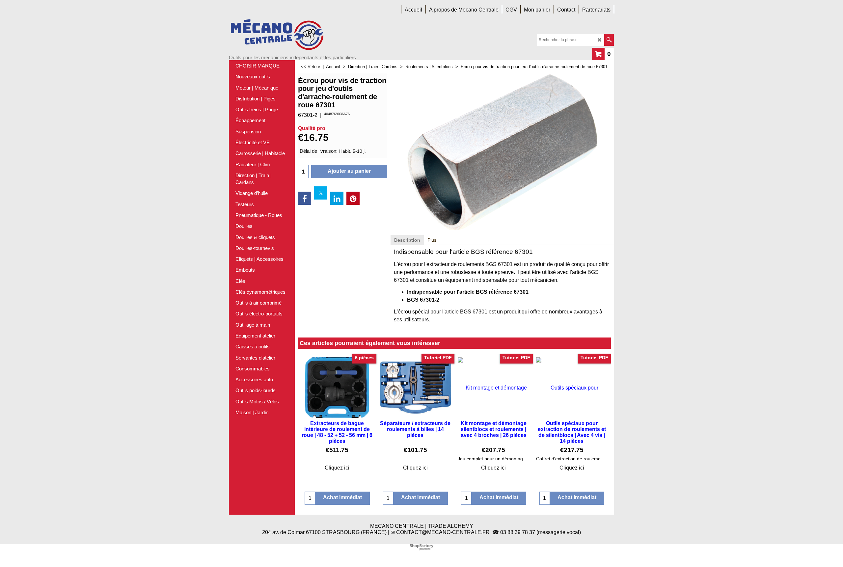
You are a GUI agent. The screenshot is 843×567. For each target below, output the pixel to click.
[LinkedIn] (336, 198)
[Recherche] (609, 40)
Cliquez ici (337, 468)
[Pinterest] (353, 198)
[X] (320, 193)
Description (407, 240)
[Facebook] (304, 198)
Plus (431, 240)
